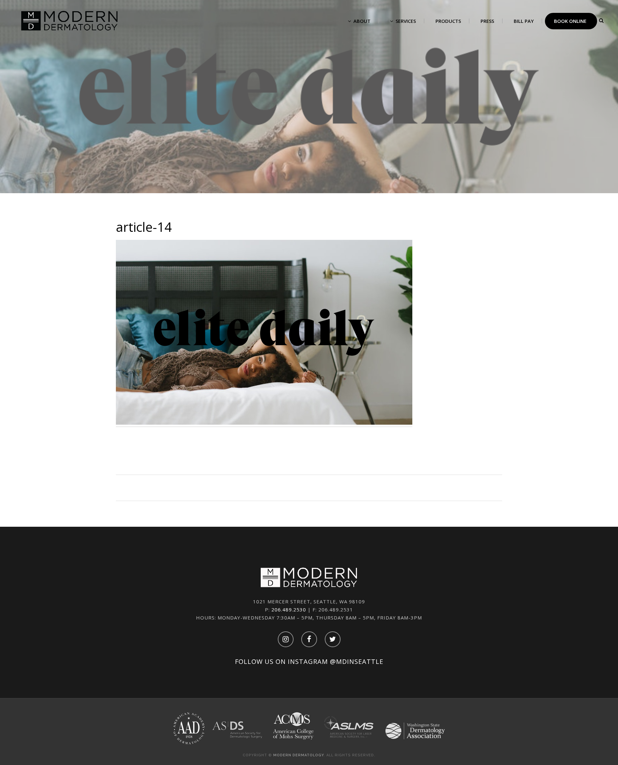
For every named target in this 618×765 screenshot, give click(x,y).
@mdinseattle (356, 661)
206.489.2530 (288, 609)
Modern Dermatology (298, 755)
